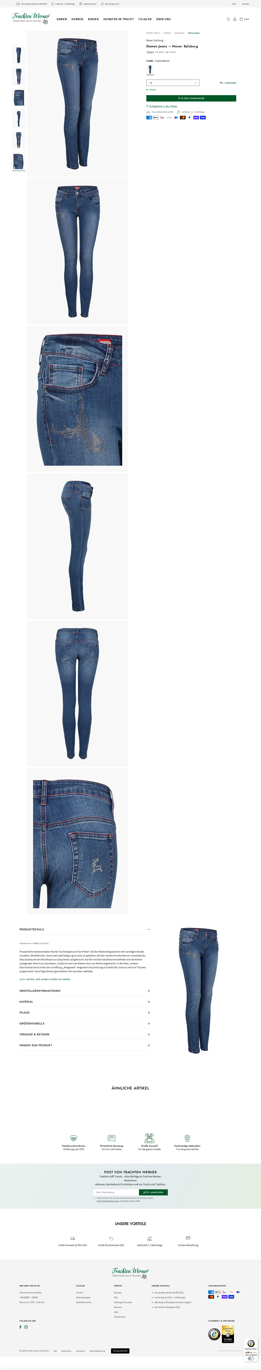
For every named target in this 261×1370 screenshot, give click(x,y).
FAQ (234, 4)
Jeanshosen (179, 33)
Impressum (80, 1351)
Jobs (116, 1312)
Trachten (167, 33)
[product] (77, 472)
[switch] (251, 1358)
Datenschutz (66, 1351)
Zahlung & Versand (123, 1302)
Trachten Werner (153, 33)
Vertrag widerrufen (120, 1351)
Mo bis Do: (24, 1302)
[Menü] (256, 1340)
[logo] (31, 18)
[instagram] (26, 1327)
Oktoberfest (120, 1316)
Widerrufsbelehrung (97, 1351)
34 (151, 82)
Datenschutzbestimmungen (108, 1201)
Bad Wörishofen (83, 1302)
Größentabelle (230, 82)
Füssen (79, 1292)
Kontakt (245, 4)
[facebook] (20, 1327)
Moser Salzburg (154, 40)
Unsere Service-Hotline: (30, 1292)
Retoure (118, 1307)
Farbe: (158, 61)
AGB (55, 1351)
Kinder (93, 19)
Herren (77, 19)
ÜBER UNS (163, 19)
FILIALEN (145, 19)
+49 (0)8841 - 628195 (28, 1297)
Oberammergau (83, 1297)
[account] (234, 19)
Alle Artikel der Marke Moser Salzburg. (45, 979)
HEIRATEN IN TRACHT (118, 19)
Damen (62, 19)
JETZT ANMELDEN (153, 1192)
